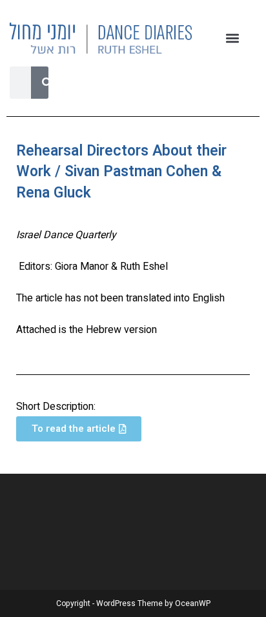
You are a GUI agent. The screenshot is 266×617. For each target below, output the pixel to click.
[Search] (47, 82)
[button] (232, 37)
